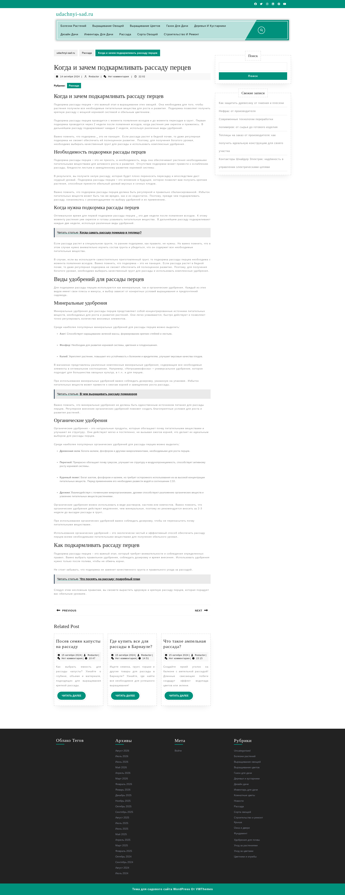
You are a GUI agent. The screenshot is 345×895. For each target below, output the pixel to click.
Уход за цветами (243, 851)
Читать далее (74, 697)
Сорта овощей (147, 34)
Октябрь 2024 (123, 856)
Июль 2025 (121, 823)
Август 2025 (122, 817)
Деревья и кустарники (210, 25)
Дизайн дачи (69, 34)
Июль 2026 (121, 756)
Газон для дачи (177, 25)
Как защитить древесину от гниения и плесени (251, 102)
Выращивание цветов (145, 25)
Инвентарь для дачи (98, 34)
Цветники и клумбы (245, 856)
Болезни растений (73, 25)
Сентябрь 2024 (124, 862)
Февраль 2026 (123, 784)
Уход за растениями (246, 845)
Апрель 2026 (122, 772)
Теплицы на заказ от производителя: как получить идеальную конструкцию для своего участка (251, 143)
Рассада (125, 34)
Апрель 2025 (122, 839)
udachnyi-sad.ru (74, 14)
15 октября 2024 (71, 655)
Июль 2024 (121, 873)
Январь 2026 (122, 789)
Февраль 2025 (123, 851)
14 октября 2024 (70, 76)
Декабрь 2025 (123, 795)
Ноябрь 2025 (123, 800)
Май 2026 (121, 767)
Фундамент (240, 833)
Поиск (253, 56)
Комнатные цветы (244, 795)
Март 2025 (121, 845)
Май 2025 (121, 834)
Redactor (94, 76)
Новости (239, 800)
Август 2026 (122, 750)
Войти (178, 750)
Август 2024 (122, 867)
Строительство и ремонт (181, 34)
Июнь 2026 (121, 761)
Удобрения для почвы (247, 839)
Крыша (238, 822)
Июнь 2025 (121, 828)
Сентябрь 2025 (124, 811)
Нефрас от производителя (237, 111)
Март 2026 (121, 778)
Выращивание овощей (108, 25)
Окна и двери (242, 827)
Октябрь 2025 (123, 806)
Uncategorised (242, 750)
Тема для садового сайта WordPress (161, 889)
